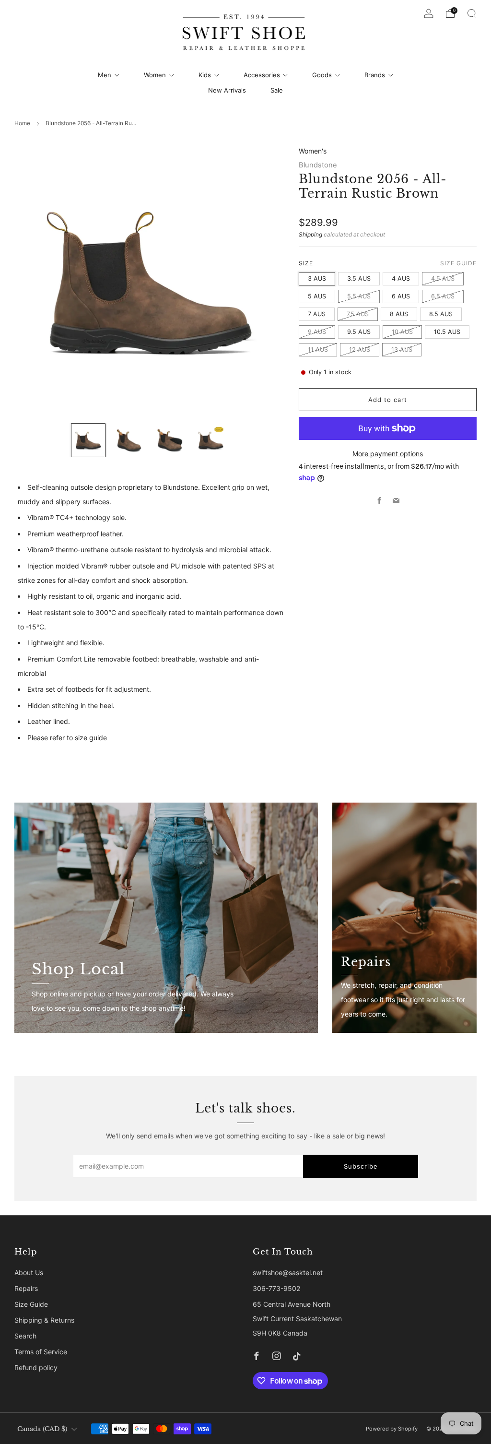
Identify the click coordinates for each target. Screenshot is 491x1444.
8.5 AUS (441, 314)
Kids (205, 75)
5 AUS (317, 296)
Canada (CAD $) (42, 1428)
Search (25, 1336)
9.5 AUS (359, 331)
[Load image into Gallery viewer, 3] (170, 440)
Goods (322, 75)
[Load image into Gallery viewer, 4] (211, 440)
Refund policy (36, 1367)
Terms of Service (40, 1352)
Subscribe (361, 1166)
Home (22, 123)
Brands (374, 75)
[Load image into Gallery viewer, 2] (129, 440)
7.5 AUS (358, 314)
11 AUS (318, 349)
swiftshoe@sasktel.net (288, 1272)
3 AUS (317, 278)
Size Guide (458, 263)
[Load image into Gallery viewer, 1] (88, 440)
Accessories (262, 75)
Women (155, 75)
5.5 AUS (359, 296)
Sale (276, 90)
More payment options (387, 454)
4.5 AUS (443, 278)
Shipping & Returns (44, 1320)
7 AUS (317, 314)
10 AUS (402, 331)
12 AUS (359, 349)
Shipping (310, 234)
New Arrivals (227, 90)
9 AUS (317, 331)
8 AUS (399, 314)
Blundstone (318, 165)
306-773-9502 (276, 1288)
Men (104, 75)
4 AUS (401, 278)
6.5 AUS (443, 296)
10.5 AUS (447, 331)
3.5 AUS (359, 278)
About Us (28, 1272)
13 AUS (401, 349)
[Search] (472, 13)
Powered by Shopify (392, 1428)
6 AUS (401, 296)
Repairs (26, 1288)
